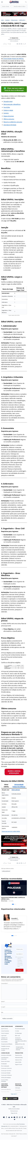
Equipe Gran (15, 38)
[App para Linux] (6, 1117)
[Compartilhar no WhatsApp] (23, 44)
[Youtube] (14, 1117)
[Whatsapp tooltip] (19, 1117)
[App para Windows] (4, 1117)
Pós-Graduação (5, 1066)
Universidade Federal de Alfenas (13, 59)
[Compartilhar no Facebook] (17, 44)
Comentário (4, 983)
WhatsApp (19, 1033)
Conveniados (4, 1041)
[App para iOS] (9, 1117)
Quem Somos (4, 1028)
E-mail (3, 1007)
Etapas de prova (9, 116)
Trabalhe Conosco (5, 1046)
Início (2, 20)
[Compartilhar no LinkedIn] (21, 44)
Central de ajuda (20, 1028)
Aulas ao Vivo (18, 1059)
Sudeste (7, 20)
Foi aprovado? (20, 1048)
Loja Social (3, 1035)
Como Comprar (5, 1033)
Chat (17, 1031)
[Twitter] (25, 1117)
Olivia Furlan (4, 901)
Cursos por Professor (6, 1075)
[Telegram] (14, 1120)
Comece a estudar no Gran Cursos (14, 844)
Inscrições (7, 107)
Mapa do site (14, 1113)
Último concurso (9, 119)
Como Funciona (5, 1031)
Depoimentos (18, 1055)
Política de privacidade (14, 1108)
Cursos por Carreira (6, 1070)
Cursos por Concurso (6, 1068)
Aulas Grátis (18, 1062)
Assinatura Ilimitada (10, 125)
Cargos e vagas (8, 110)
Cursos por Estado (5, 1073)
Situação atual (8, 101)
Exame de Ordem (5, 1061)
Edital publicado (16, 790)
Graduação (4, 1063)
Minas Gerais (14, 20)
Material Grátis (19, 1057)
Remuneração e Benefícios (12, 104)
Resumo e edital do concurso (13, 122)
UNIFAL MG (22, 20)
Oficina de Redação (6, 1077)
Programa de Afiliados (6, 1044)
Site (2, 1012)
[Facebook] (22, 1117)
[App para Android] (12, 1117)
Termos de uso (14, 1111)
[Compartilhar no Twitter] (19, 44)
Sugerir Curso (18, 1064)
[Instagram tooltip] (17, 1117)
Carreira (6, 113)
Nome (3, 1001)
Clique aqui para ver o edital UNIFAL (11, 831)
